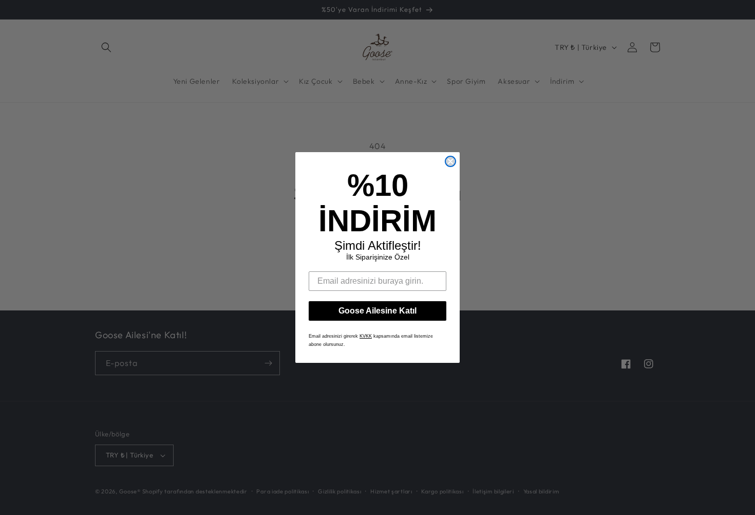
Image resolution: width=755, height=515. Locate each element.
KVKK (366, 336)
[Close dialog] (450, 161)
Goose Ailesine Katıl (377, 310)
